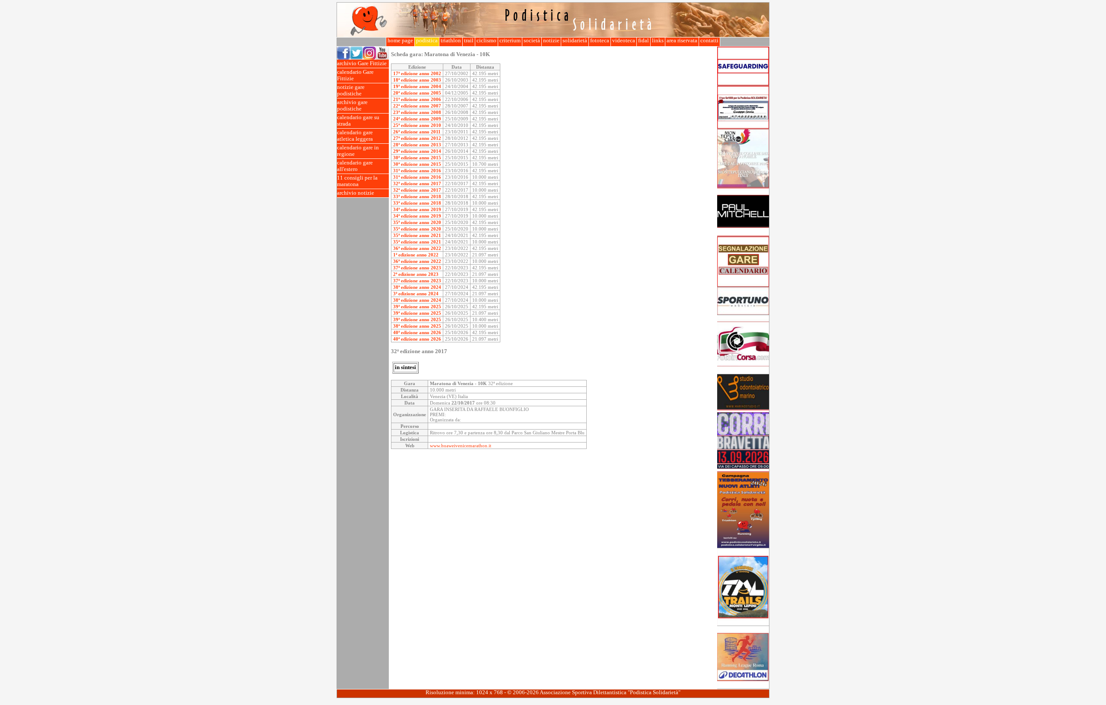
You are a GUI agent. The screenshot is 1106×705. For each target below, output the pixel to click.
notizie (551, 41)
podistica (427, 41)
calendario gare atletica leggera (355, 136)
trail (469, 41)
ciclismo (486, 41)
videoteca (623, 41)
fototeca (599, 41)
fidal (643, 41)
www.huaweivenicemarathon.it (460, 445)
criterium (510, 41)
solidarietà (574, 41)
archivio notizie (355, 193)
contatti (709, 41)
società (531, 41)
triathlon (450, 41)
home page (400, 41)
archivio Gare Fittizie (362, 63)
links (658, 41)
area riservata (682, 41)
